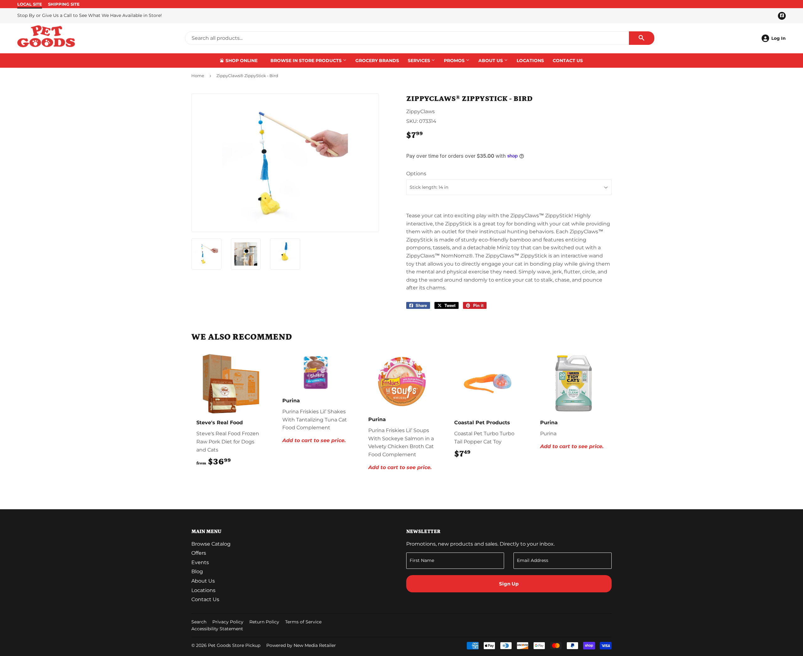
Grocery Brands (377, 60)
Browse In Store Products (306, 60)
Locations (530, 60)
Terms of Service (303, 621)
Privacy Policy (227, 621)
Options (416, 174)
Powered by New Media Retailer (301, 645)
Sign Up (508, 584)
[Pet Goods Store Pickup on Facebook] (606, 623)
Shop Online (241, 60)
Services (419, 60)
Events (200, 562)
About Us (491, 60)
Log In (778, 38)
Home (197, 75)
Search (198, 621)
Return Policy (264, 621)
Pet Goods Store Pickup (234, 645)
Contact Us (568, 60)
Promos (455, 60)
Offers (198, 553)
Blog (197, 571)
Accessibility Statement (217, 628)
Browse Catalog (211, 544)
